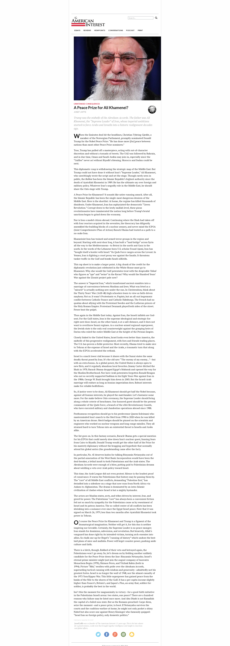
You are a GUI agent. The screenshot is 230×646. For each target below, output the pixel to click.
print (140, 30)
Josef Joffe (80, 112)
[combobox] (140, 17)
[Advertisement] (115, 6)
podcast (130, 30)
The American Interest (88, 21)
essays (77, 30)
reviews (87, 30)
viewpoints (99, 30)
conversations (115, 30)
